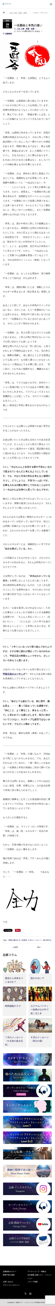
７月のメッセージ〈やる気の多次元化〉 (14, 1041)
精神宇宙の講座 (9, 1275)
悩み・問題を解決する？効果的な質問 (15, 941)
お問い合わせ (8, 1282)
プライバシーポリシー (11, 1285)
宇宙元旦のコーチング (14, 674)
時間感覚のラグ (13, 1006)
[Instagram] (30, 1293)
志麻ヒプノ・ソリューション (25, 1302)
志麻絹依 (8, 34)
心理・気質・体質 (27, 29)
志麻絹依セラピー (9, 1271)
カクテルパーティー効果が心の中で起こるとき (40, 1009)
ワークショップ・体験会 (37, 1271)
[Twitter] (25, 1293)
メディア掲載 (33, 1282)
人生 (18, 29)
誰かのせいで (37, 978)
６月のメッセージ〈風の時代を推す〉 (40, 941)
